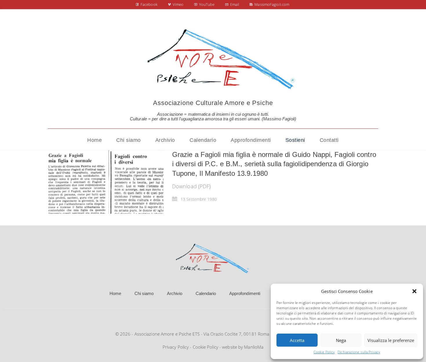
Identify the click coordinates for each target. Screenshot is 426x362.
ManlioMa (253, 347)
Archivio (175, 293)
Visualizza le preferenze (390, 340)
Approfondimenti (245, 293)
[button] (414, 291)
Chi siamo (144, 293)
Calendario (206, 293)
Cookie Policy (324, 352)
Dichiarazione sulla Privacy (359, 352)
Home (115, 293)
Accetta (297, 340)
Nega (341, 340)
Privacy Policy (176, 347)
